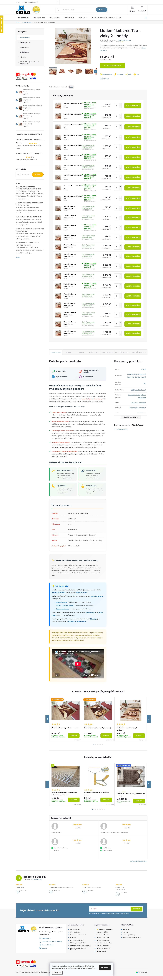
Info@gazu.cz (46, 938)
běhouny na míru (81, 592)
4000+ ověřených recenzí (31, 2)
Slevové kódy (127, 929)
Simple (124, 792)
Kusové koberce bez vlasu (104, 943)
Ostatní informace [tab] (107, 352)
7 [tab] (102, 809)
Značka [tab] (94, 352)
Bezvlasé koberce (61, 602)
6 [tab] (102, 744)
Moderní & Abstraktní (138, 403)
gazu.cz (44, 948)
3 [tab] (97, 744)
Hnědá (143, 369)
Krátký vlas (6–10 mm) (138, 390)
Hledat (102, 10)
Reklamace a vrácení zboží (78, 935)
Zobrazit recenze (37, 879)
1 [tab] (93, 744)
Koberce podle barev (102, 946)
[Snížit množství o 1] (120, 107)
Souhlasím (104, 968)
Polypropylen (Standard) (138, 408)
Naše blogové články (129, 935)
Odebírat (136, 909)
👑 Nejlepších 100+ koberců (104, 929)
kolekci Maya (90, 613)
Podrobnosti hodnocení (124, 40)
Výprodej (23, 57)
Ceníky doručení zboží (76, 940)
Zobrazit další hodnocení (138, 861)
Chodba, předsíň (140, 377)
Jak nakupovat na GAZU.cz (78, 943)
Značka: (104, 78)
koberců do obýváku (58, 592)
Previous (47, 719)
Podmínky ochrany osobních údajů (80, 946)
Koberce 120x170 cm (102, 937)
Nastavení (57, 973)
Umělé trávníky (24, 52)
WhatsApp (93, 619)
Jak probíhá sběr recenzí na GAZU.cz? (78, 949)
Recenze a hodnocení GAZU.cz (132, 937)
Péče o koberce (24, 47)
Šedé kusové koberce (102, 935)
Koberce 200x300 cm (102, 940)
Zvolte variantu (114, 66)
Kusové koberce (25, 37)
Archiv (18, 257)
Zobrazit (73, 735)
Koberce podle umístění (103, 948)
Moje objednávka (75, 932)
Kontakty (18, 2)
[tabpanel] (65, 719)
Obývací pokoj (132, 374)
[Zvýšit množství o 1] (120, 104)
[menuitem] (23, 18)
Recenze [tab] (68, 352)
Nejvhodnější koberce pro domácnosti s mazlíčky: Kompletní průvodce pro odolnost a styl (28, 189)
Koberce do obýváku (102, 932)
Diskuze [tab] (81, 352)
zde (94, 968)
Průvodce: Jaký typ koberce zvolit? (28, 217)
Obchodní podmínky (76, 929)
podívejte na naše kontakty (77, 621)
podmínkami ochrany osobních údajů (118, 913)
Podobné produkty (138, 352)
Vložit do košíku (133, 106)
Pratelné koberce (101, 951)
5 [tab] (100, 744)
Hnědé (71, 87)
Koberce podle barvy (62, 609)
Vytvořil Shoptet (142, 972)
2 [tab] (95, 744)
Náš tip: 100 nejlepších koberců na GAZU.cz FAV (30, 63)
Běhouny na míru (25, 42)
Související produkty (121, 352)
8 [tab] (104, 809)
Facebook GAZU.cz (48, 945)
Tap (122, 42)
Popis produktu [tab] (56, 352)
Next (149, 719)
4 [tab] (99, 744)
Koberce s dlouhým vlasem (64, 606)
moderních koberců (97, 596)
